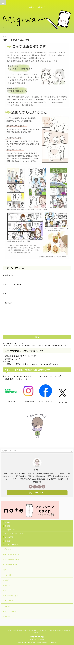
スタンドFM (8, 575)
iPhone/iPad (9, 601)
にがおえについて (11, 530)
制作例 (7, 526)
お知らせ (8, 522)
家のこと (7, 585)
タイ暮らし (8, 616)
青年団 (7, 580)
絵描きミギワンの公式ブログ (37, 639)
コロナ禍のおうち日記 (12, 596)
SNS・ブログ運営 (10, 611)
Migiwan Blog (37, 636)
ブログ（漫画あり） (12, 545)
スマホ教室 (9, 537)
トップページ (7, 630)
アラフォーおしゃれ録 (12, 559)
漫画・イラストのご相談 (14, 533)
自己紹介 (8, 541)
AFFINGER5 (53, 642)
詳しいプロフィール (37, 493)
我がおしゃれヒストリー (12, 554)
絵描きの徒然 (9, 549)
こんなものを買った (11, 565)
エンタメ (7, 606)
